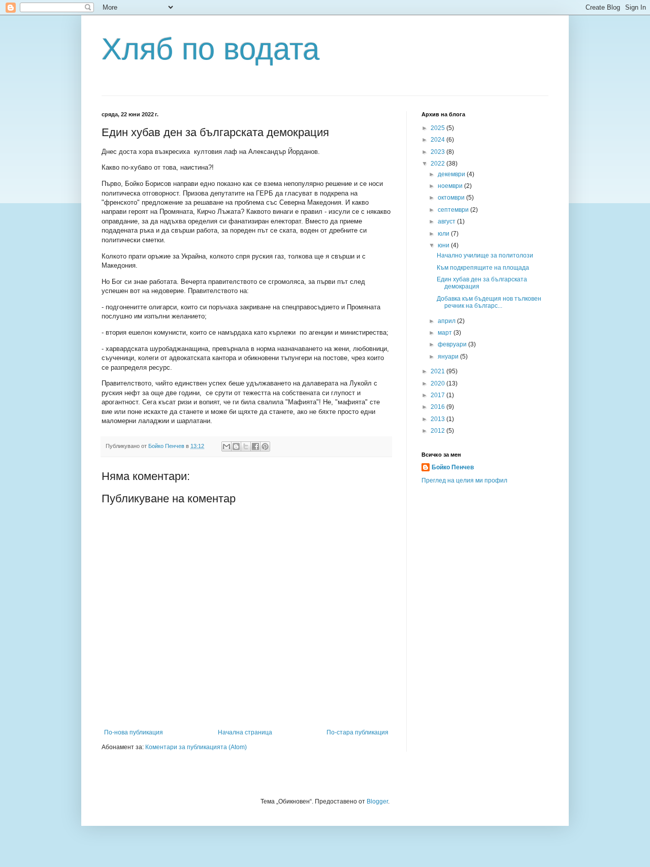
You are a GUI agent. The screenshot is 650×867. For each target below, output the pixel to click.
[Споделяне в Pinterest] (265, 446)
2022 (438, 163)
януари (449, 356)
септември (454, 209)
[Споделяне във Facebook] (255, 446)
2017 (438, 395)
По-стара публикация (357, 732)
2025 (438, 128)
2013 (438, 419)
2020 (438, 383)
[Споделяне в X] (246, 446)
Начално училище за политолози (485, 255)
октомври (452, 197)
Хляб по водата (210, 49)
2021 (438, 371)
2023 (438, 151)
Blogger (377, 801)
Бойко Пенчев (453, 467)
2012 (438, 430)
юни (444, 245)
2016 (438, 406)
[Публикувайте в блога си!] (236, 446)
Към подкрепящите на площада (483, 267)
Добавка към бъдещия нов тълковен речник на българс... (489, 302)
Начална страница (245, 732)
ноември (451, 185)
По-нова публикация (133, 732)
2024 (438, 139)
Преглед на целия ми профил (464, 480)
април (447, 321)
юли (444, 233)
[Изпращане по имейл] (226, 446)
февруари (453, 344)
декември (452, 174)
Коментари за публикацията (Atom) (196, 747)
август (447, 221)
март (445, 332)
